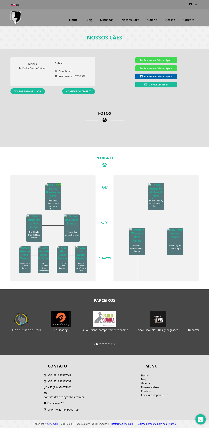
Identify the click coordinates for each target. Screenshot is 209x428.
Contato (188, 20)
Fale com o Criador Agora (157, 60)
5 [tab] (106, 344)
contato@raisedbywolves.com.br (64, 397)
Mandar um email (158, 84)
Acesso (170, 20)
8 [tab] (115, 344)
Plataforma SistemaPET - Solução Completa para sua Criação (143, 423)
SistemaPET (53, 423)
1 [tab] (94, 344)
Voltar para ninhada (27, 91)
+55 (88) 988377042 (59, 375)
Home (73, 20)
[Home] (15, 17)
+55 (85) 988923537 (59, 381)
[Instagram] (196, 4)
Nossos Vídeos (150, 387)
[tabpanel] (104, 320)
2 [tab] (97, 344)
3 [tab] (100, 344)
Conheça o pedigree (78, 91)
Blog (89, 20)
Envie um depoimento (154, 395)
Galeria (145, 383)
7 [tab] (112, 344)
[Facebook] (190, 4)
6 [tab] (109, 344)
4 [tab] (103, 344)
